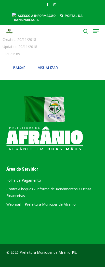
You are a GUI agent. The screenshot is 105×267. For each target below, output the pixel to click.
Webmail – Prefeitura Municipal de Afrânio (41, 204)
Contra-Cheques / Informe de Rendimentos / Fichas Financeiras (48, 192)
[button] (96, 31)
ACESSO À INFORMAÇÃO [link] (37, 16)
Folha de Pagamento (23, 180)
